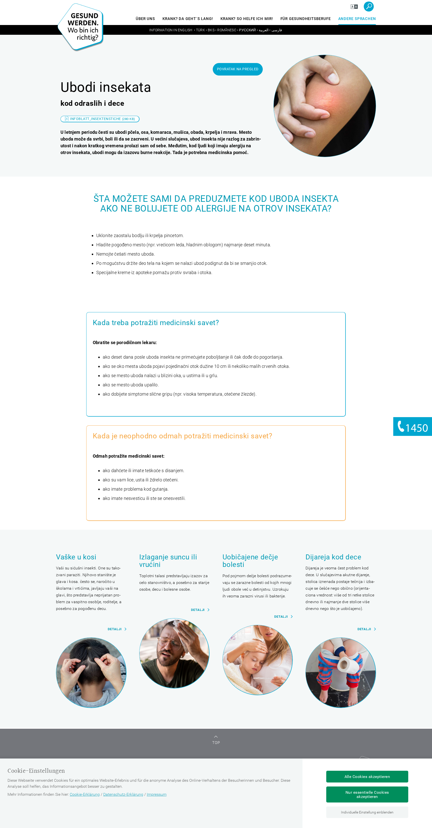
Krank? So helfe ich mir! (246, 19)
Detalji (115, 629)
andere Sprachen (357, 19)
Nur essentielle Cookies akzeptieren (367, 794)
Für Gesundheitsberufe (305, 19)
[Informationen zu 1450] (412, 426)
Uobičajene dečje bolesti (250, 561)
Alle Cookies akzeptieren (367, 776)
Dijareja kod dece (333, 557)
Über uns (145, 19)
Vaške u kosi (76, 557)
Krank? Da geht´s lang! (187, 19)
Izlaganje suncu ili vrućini (168, 561)
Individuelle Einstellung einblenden (367, 812)
